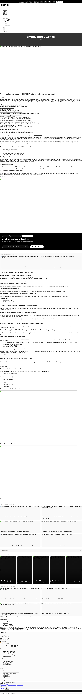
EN (34, 690)
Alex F (61, 99)
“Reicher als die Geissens (6, 351)
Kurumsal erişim (6, 665)
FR (36, 690)
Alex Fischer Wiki (38, 135)
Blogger (15, 616)
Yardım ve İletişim (7, 679)
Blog (4, 680)
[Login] (4, 28)
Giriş (4, 670)
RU (45, 690)
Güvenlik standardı (7, 664)
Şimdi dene (41, 42)
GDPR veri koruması (7, 662)
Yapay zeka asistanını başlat (9, 673)
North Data (62, 291)
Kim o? (4, 374)
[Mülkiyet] (5, 6)
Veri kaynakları (6, 663)
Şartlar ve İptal (6, 677)
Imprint (13, 682)
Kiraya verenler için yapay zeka (10, 653)
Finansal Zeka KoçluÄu (8, 379)
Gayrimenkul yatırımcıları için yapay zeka (12, 654)
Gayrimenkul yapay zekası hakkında (11, 672)
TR (47, 690)
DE (32, 690)
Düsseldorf (28, 275)
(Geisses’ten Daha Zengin (18, 351)
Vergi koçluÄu (6, 386)
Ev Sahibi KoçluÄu (7, 382)
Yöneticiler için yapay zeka (9, 652)
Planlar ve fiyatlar (6, 674)
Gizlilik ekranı (33, 616)
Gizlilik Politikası (6, 676)
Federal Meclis (20, 616)
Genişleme (27, 616)
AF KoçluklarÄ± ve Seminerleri (10, 373)
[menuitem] (42, 8)
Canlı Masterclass (8, 176)
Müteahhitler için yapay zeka (9, 651)
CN (49, 690)
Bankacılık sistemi (9, 616)
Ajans (2, 97)
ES (38, 690)
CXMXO (9, 682)
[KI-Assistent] (3, 26)
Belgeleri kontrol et (7, 656)
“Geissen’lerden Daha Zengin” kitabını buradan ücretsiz (65, 101)
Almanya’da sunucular (8, 661)
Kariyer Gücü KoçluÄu (8, 384)
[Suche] (4, 30)
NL (41, 690)
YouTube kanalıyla (25, 339)
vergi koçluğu (7, 315)
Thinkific (20, 344)
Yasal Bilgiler (6, 675)
